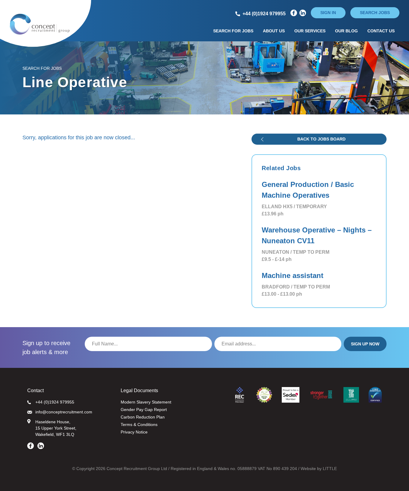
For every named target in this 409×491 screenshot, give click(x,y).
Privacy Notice (134, 432)
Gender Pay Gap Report (144, 409)
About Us (274, 30)
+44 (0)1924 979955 (54, 402)
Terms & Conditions (139, 424)
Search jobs (375, 12)
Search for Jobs (233, 30)
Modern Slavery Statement (146, 402)
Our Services (309, 30)
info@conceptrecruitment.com (63, 412)
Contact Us (381, 30)
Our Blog (346, 30)
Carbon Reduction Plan (143, 417)
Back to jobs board (321, 139)
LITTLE (330, 468)
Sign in (328, 12)
